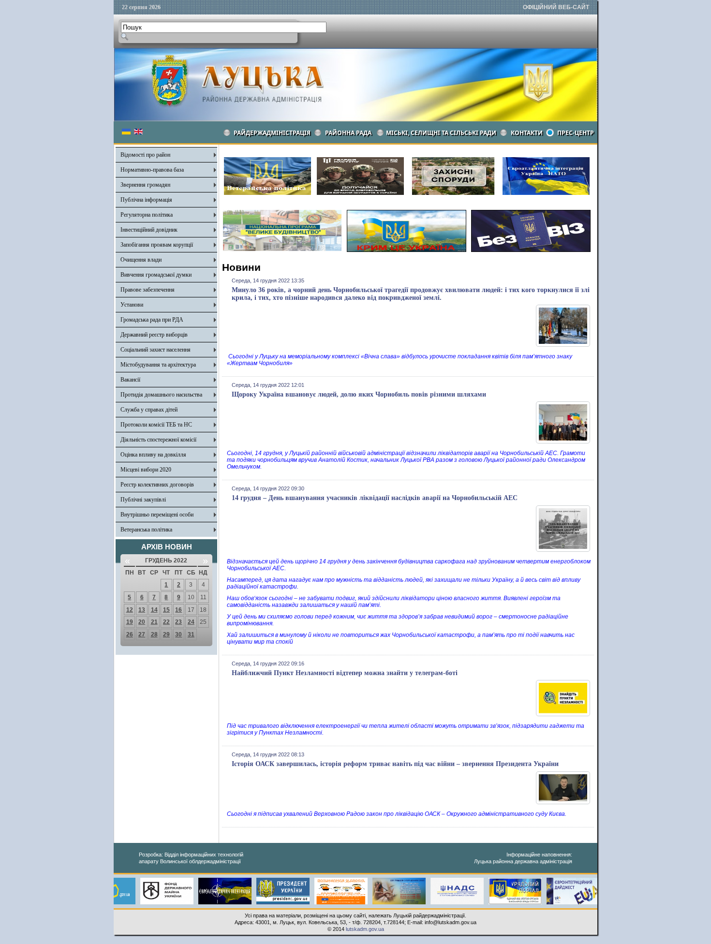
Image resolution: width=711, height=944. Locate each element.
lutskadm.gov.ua (365, 929)
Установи (131, 304)
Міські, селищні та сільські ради (441, 133)
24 (191, 622)
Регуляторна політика (146, 214)
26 (129, 634)
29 (166, 634)
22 (166, 622)
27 (141, 634)
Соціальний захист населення (155, 349)
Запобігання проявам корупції (156, 244)
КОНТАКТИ (527, 133)
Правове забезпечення (147, 289)
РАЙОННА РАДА (348, 133)
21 (154, 622)
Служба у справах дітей (149, 409)
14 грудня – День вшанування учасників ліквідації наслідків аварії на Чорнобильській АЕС (375, 498)
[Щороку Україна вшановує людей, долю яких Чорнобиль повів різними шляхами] (563, 441)
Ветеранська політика (146, 529)
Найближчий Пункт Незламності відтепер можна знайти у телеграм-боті (345, 673)
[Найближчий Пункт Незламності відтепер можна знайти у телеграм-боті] (563, 714)
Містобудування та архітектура (158, 364)
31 (191, 634)
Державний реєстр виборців (154, 334)
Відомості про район (145, 154)
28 (154, 634)
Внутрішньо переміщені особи (156, 514)
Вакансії (130, 379)
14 (154, 609)
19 (129, 622)
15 (166, 609)
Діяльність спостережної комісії (158, 439)
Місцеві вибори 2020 (145, 469)
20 (141, 622)
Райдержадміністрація (272, 133)
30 (178, 634)
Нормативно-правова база (152, 169)
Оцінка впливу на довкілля (153, 454)
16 (178, 609)
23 (178, 622)
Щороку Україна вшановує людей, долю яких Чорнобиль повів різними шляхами (359, 394)
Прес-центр (575, 133)
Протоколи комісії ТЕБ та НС (156, 424)
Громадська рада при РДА (151, 319)
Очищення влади (141, 259)
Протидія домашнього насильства (161, 394)
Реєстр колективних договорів (157, 484)
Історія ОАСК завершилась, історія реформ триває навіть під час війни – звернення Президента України (395, 763)
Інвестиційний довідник (149, 229)
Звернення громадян (145, 184)
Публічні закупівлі (143, 499)
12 (129, 609)
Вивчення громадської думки (156, 274)
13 (141, 609)
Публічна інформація (146, 199)
